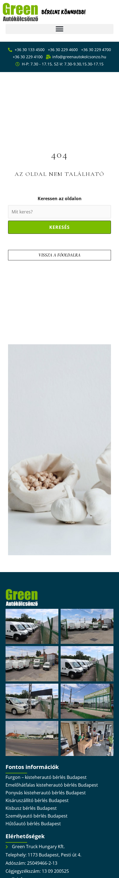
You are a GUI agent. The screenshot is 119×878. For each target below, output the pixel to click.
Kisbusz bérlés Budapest (31, 808)
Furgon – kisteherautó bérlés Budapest (46, 777)
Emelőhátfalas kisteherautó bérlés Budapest (52, 785)
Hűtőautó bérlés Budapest (33, 824)
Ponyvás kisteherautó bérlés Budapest (46, 793)
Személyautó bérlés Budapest (37, 816)
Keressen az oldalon (60, 198)
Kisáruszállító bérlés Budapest (37, 800)
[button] (59, 29)
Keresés (59, 227)
